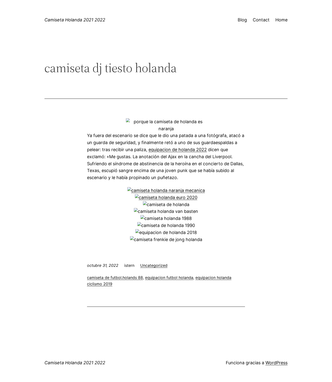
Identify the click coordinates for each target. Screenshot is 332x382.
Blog (242, 19)
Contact (261, 19)
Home (281, 19)
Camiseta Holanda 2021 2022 (74, 19)
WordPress (276, 362)
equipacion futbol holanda (169, 277)
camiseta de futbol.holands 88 (115, 277)
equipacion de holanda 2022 (178, 149)
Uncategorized (153, 265)
